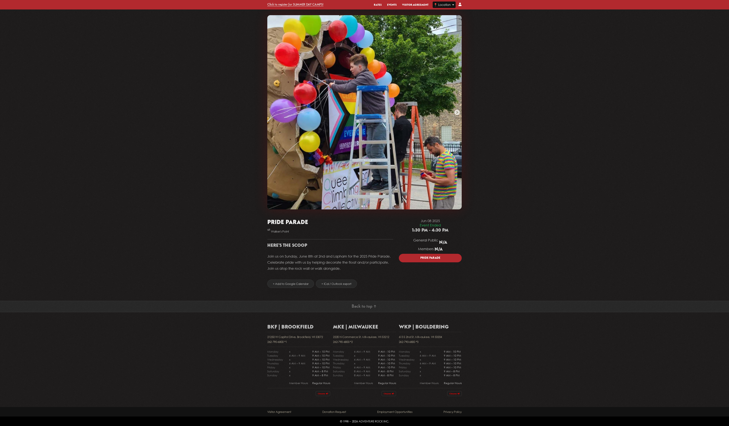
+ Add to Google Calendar (290, 283)
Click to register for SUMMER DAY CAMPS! (295, 4)
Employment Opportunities (394, 411)
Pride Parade (430, 257)
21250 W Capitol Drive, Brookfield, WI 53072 (295, 337)
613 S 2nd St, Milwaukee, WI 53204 (420, 337)
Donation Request (334, 411)
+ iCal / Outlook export (336, 283)
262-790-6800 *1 (277, 341)
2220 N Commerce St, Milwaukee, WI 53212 (361, 337)
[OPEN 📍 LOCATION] (453, 4)
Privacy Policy (452, 411)
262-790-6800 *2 (343, 341)
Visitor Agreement (279, 411)
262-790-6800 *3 (408, 341)
